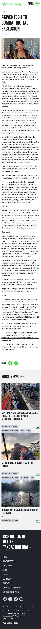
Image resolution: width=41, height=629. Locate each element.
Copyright (23, 607)
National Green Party (11, 592)
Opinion (5, 575)
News (5, 570)
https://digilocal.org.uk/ (22, 324)
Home (5, 557)
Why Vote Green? (9, 561)
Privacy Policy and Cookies (10, 607)
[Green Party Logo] (11, 4)
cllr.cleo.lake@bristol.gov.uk (21, 285)
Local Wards (7, 566)
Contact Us (7, 583)
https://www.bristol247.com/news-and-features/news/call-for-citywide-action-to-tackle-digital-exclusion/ (20, 337)
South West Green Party (12, 588)
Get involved (7, 579)
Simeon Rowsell (7, 616)
